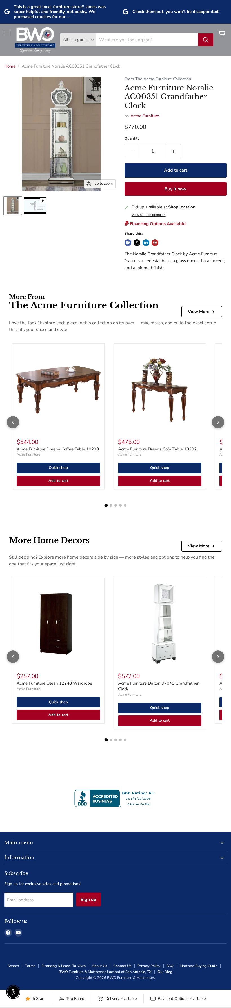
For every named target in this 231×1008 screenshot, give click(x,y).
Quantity (132, 138)
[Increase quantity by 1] (173, 151)
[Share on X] (137, 242)
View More (198, 311)
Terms (30, 965)
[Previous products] (13, 422)
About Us (99, 965)
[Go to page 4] (120, 505)
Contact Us (122, 965)
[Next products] (218, 422)
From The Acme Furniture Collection (158, 79)
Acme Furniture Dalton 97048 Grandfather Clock (158, 686)
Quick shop (58, 467)
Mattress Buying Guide (198, 965)
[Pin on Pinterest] (155, 242)
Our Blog (164, 971)
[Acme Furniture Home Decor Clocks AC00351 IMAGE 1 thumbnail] (13, 206)
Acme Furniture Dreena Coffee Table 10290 (58, 449)
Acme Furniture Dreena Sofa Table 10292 (157, 449)
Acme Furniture (144, 116)
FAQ (170, 965)
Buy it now (175, 189)
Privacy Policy (148, 965)
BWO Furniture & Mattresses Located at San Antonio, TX (105, 971)
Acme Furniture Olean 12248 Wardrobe (54, 683)
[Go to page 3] (115, 505)
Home (9, 66)
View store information (149, 215)
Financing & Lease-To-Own (63, 965)
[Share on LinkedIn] (146, 242)
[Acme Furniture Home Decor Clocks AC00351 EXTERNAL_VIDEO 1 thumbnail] (35, 206)
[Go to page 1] (106, 505)
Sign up (88, 899)
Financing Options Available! (157, 224)
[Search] (205, 39)
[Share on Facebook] (128, 242)
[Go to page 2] (111, 505)
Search (13, 965)
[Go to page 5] (125, 505)
